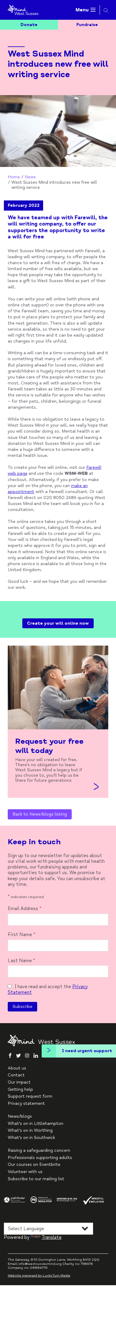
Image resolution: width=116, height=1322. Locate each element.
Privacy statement (26, 1103)
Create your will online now (58, 623)
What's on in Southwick (31, 1137)
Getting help (20, 1089)
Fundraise (87, 24)
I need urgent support (87, 1050)
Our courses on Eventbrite (34, 1164)
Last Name (21, 961)
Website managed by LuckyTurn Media (39, 1275)
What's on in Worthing (30, 1130)
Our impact (19, 1082)
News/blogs (20, 1116)
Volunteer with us (25, 1171)
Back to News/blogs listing (39, 814)
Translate (52, 1237)
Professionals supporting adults (40, 1157)
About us (17, 1068)
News (30, 176)
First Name (21, 935)
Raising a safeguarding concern (39, 1150)
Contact (16, 1075)
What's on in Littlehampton (35, 1123)
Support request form (30, 1096)
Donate (29, 24)
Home (14, 176)
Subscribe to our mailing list (36, 1178)
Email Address (24, 909)
